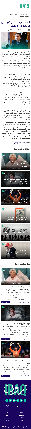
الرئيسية (28, 14)
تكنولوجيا (21, 420)
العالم (21, 417)
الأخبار (22, 14)
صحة (7, 415)
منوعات (7, 420)
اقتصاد (21, 410)
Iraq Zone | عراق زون (18, 142)
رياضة (7, 412)
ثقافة (7, 410)
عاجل (7, 417)
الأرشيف (21, 415)
